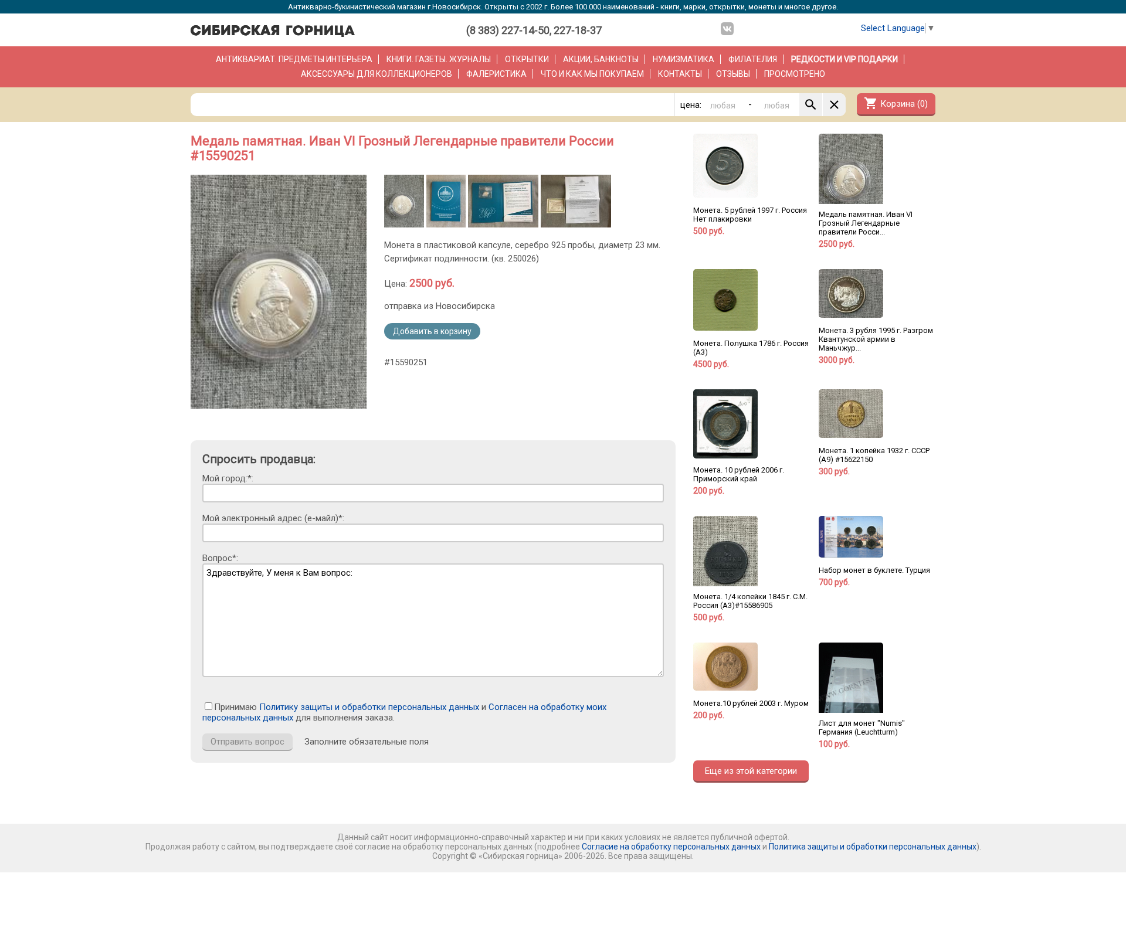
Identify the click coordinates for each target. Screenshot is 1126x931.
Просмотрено (794, 74)
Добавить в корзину (432, 331)
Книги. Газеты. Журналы (438, 59)
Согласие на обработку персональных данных (671, 846)
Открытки (527, 59)
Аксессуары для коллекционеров (376, 74)
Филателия (752, 59)
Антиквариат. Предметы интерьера (294, 59)
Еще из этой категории (751, 771)
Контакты (680, 74)
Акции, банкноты (601, 59)
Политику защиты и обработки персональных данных (369, 707)
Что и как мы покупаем (592, 74)
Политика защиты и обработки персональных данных (872, 846)
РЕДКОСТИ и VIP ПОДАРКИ (844, 59)
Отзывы (733, 74)
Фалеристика (496, 74)
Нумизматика (683, 59)
